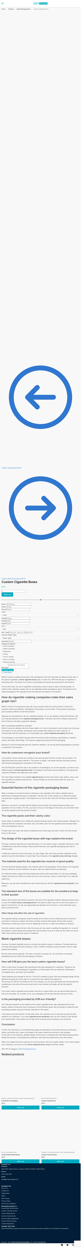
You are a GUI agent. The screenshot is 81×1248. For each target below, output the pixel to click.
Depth (4, 623)
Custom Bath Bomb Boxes (11, 1155)
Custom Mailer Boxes (8, 1213)
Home (3, 9)
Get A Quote (5, 1198)
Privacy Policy (5, 1201)
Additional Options (8, 644)
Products (11, 9)
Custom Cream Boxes (49, 1155)
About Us (4, 1188)
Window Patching (9, 662)
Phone (4, 609)
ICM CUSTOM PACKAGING (20, 1242)
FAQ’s (3, 1196)
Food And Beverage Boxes (10, 1218)
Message (5, 668)
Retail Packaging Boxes (24, 9)
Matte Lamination (9, 649)
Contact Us (5, 1190)
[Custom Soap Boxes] (60, 1078)
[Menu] (4, 3)
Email (4, 607)
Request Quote (7, 670)
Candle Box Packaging (10, 1101)
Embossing (7, 651)
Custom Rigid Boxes (7, 1223)
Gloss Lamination (9, 646)
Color (4, 612)
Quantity (5, 641)
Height (4, 618)
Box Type (5, 632)
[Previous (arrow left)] (0, 1247)
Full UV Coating (9, 657)
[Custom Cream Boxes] (60, 1131)
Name (4, 604)
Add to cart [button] (20, 1107)
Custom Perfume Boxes (8, 1221)
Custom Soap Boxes (48, 1101)
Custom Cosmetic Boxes (9, 1211)
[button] (78, 3)
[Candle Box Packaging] (21, 1078)
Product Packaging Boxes (10, 1098)
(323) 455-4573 (6, 1174)
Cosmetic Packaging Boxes (50, 1152)
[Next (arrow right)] (2, 1247)
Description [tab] (8, 672)
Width (4, 621)
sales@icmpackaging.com (9, 1179)
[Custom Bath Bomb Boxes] (21, 1131)
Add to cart (7, 594)
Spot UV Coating (9, 659)
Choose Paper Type (9, 635)
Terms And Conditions (8, 1203)
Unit (3, 626)
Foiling (6, 654)
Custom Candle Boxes (8, 1216)
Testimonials (5, 1193)
